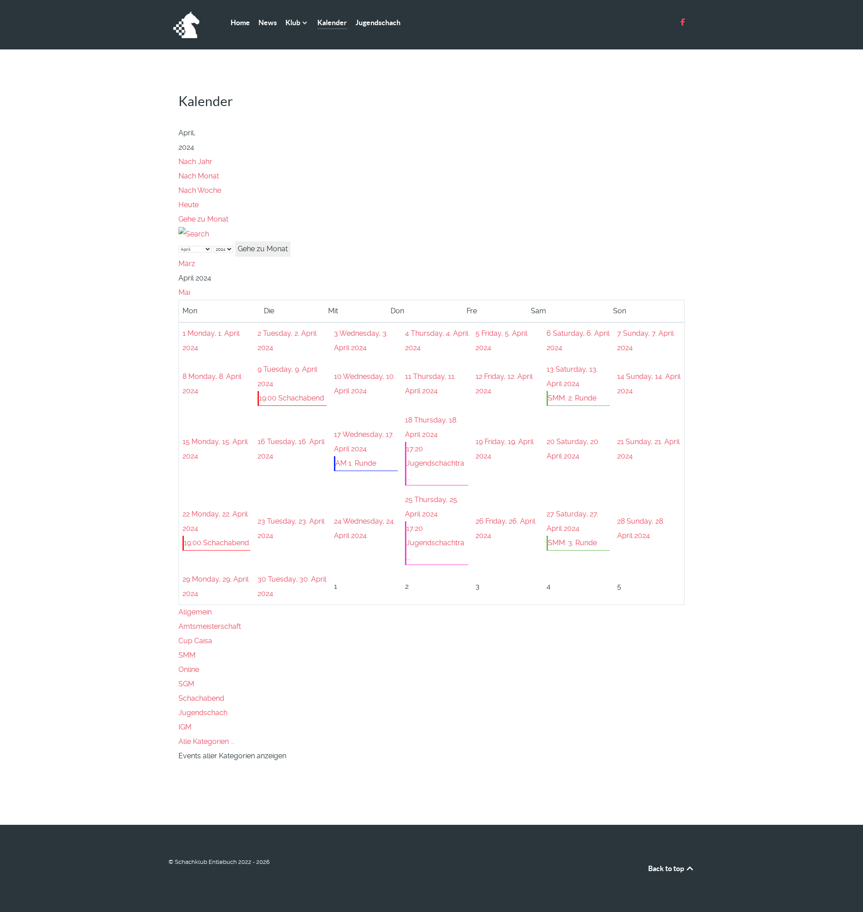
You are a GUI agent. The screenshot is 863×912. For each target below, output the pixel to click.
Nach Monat (198, 176)
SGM (186, 684)
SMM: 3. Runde (572, 542)
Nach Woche (199, 190)
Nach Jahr (195, 161)
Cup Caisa (195, 640)
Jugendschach (202, 712)
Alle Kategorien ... (206, 741)
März (186, 263)
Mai (184, 292)
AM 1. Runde (355, 463)
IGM (184, 727)
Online (188, 669)
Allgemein (195, 612)
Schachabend (201, 698)
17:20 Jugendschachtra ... (435, 463)
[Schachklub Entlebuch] (189, 24)
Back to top (666, 868)
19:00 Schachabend (291, 398)
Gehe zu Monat (203, 219)
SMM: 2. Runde (572, 398)
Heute (188, 204)
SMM (187, 655)
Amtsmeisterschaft (209, 626)
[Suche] (193, 233)
